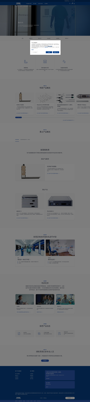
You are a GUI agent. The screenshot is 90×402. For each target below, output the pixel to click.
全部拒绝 (49, 52)
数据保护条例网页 (50, 46)
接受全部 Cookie (56, 52)
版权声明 (33, 49)
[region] (45, 47)
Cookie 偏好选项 (35, 52)
